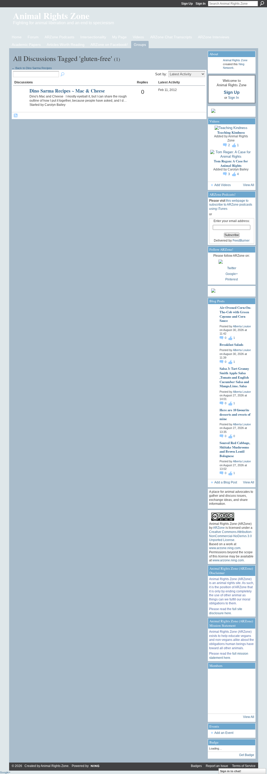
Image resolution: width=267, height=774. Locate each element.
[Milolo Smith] (216, 705)
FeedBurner (241, 240)
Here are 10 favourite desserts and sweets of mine (235, 414)
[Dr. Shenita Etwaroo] (244, 677)
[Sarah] (244, 705)
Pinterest (231, 279)
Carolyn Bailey (238, 169)
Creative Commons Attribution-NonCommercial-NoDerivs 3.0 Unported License (230, 536)
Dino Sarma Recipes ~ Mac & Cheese (67, 90)
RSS (16, 115)
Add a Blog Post (225, 482)
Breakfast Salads (231, 344)
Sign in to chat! (230, 771)
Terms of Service (244, 766)
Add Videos (222, 185)
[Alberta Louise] (230, 677)
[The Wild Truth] (230, 705)
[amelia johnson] (216, 691)
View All (248, 185)
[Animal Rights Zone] (216, 677)
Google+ (232, 274)
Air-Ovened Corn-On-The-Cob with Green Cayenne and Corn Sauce (235, 314)
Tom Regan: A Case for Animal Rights (231, 163)
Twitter (231, 268)
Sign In (200, 3)
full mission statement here (228, 656)
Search (262, 3)
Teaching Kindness (231, 132)
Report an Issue (217, 766)
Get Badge (246, 755)
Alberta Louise (242, 326)
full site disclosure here (225, 611)
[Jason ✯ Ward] (244, 691)
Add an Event (223, 733)
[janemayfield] (230, 691)
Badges (196, 766)
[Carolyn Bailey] (20, 99)
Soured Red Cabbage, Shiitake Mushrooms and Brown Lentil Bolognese (235, 449)
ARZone (219, 528)
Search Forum (62, 74)
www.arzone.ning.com (224, 548)
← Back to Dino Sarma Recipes (32, 68)
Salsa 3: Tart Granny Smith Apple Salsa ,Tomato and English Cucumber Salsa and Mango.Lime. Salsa (234, 377)
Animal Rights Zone (51, 15)
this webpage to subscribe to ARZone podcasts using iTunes (230, 205)
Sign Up (187, 3)
